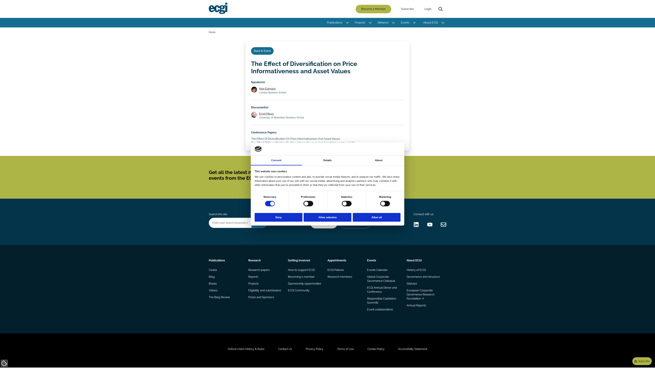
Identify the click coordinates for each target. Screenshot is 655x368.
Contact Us (285, 349)
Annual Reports (416, 305)
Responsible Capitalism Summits (381, 300)
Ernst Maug (266, 113)
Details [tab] (327, 160)
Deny (278, 217)
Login (427, 9)
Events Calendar (377, 270)
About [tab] (378, 160)
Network (383, 22)
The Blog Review (219, 297)
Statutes (412, 283)
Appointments (337, 260)
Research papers (259, 270)
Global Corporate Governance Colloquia (381, 278)
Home (212, 32)
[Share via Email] (443, 224)
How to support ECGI (301, 270)
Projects (360, 22)
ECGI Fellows (336, 270)
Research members (340, 276)
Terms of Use (345, 349)
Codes (213, 270)
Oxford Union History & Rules (246, 349)
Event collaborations (380, 309)
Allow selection (327, 217)
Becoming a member (301, 276)
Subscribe (407, 9)
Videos (213, 290)
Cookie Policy (375, 349)
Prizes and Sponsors (261, 297)
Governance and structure (423, 276)
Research (254, 260)
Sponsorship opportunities (304, 283)
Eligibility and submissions (264, 290)
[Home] (218, 8)
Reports (253, 276)
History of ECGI (416, 270)
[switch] (308, 203)
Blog (212, 276)
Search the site (218, 214)
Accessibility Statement (412, 349)
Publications (334, 22)
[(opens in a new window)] (416, 224)
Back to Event (262, 50)
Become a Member (373, 9)
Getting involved (299, 260)
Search (440, 9)
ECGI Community (299, 290)
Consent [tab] (276, 160)
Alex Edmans (267, 88)
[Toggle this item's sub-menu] (347, 22)
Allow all (377, 217)
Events (405, 22)
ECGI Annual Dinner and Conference (382, 289)
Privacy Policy (314, 349)
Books (213, 283)
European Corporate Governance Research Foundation (420, 294)
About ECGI (430, 22)
